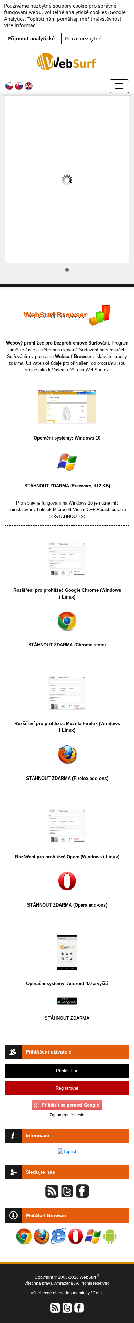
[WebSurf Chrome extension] (24, 1236)
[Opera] (67, 880)
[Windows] (67, 461)
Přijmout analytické (31, 38)
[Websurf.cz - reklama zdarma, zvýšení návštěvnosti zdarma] (67, 61)
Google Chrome (82, 590)
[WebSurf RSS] (55, 1307)
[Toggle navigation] (119, 86)
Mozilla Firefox (82, 723)
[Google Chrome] (67, 620)
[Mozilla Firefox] (67, 753)
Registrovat (67, 1088)
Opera (73, 856)
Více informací (20, 25)
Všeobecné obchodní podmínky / (62, 1293)
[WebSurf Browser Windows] (92, 1236)
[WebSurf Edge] (58, 1236)
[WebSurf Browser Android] (110, 1236)
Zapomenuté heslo (67, 1115)
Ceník (98, 1293)
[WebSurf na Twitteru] (67, 1307)
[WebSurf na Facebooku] (79, 1307)
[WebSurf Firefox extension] (41, 1236)
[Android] (67, 1000)
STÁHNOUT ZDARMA (47, 485)
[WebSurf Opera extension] (75, 1236)
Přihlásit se (67, 1070)
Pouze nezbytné (83, 38)
